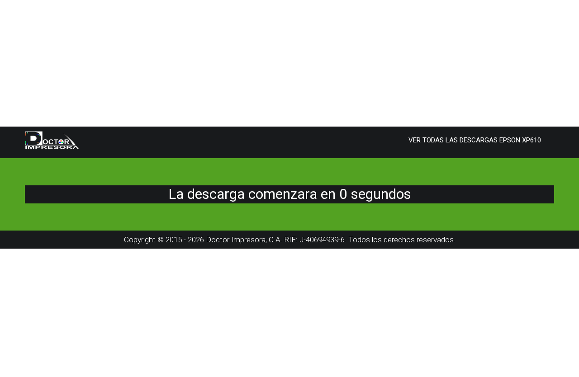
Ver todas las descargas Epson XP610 (474, 140)
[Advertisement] (271, 63)
